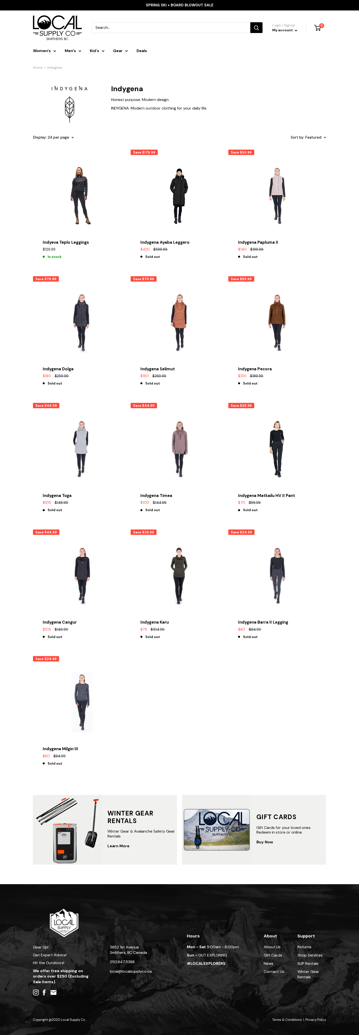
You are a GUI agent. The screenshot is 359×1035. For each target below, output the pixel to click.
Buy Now (264, 842)
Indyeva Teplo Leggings (66, 242)
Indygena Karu (154, 622)
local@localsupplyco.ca (131, 971)
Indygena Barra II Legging (263, 622)
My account (283, 30)
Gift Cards (273, 955)
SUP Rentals (307, 963)
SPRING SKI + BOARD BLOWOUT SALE (179, 5)
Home (37, 67)
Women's (42, 50)
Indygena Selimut (157, 368)
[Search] (256, 27)
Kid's (94, 50)
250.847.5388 (122, 961)
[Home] (64, 911)
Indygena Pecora (255, 368)
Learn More (118, 845)
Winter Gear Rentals (308, 974)
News (268, 963)
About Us (272, 946)
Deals (142, 50)
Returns (304, 946)
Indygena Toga (57, 495)
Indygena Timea (156, 495)
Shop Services (310, 955)
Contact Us (274, 971)
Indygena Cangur (60, 622)
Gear (118, 50)
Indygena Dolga (58, 368)
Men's (70, 50)
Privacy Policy (316, 1020)
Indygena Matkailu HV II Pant (266, 495)
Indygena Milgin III (60, 748)
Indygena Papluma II (258, 242)
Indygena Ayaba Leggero (165, 242)
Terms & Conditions (287, 1020)
